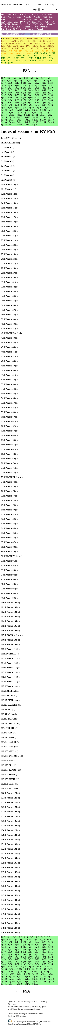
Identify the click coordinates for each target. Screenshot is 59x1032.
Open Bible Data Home (11, 4)
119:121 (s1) (9, 760)
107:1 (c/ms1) (12, 635)
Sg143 (35, 122)
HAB (31, 48)
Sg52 (23, 93)
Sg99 (17, 107)
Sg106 (19, 110)
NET (45, 17)
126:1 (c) (10, 821)
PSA (30, 43)
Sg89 (3, 105)
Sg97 (3, 107)
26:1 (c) (9, 259)
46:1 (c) (9, 352)
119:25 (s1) (11, 705)
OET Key (49, 4)
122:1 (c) (10, 802)
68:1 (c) (9, 454)
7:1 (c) (8, 170)
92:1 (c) (9, 565)
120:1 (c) (10, 793)
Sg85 (30, 102)
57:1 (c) (9, 403)
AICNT (11, 17)
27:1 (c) (9, 263)
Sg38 (37, 88)
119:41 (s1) (9, 714)
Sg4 (26, 78)
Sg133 (12, 120)
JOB (24, 43)
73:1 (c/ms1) (12, 477)
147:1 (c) (10, 918)
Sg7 (43, 78)
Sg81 (3, 102)
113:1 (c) (10, 663)
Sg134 (19, 120)
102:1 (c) (10, 612)
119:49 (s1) (9, 719)
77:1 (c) (9, 496)
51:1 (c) (9, 375)
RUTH (4, 41)
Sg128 (27, 117)
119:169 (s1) (9, 788)
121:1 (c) (10, 798)
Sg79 (43, 100)
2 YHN (42, 60)
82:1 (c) (9, 519)
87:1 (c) (9, 542)
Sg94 (37, 105)
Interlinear (6, 29)
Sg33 (3, 88)
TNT (35, 24)
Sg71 (43, 97)
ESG (21, 51)
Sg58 (10, 95)
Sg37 (30, 88)
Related (26, 27)
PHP (3, 58)
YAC (10, 60)
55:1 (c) (9, 393)
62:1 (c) (9, 426)
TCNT (10, 19)
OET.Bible (37, 1024)
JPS (41, 19)
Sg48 (50, 90)
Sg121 (27, 115)
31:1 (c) (9, 282)
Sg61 (30, 95)
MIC (17, 48)
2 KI (34, 41)
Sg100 (24, 107)
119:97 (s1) (9, 746)
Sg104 (4, 110)
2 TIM (38, 58)
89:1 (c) (9, 551)
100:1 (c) (10, 602)
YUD (3, 63)
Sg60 (23, 95)
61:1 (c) (9, 421)
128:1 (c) (10, 830)
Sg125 (4, 117)
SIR (31, 51)
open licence (35, 1009)
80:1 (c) (9, 510)
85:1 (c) (9, 533)
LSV (51, 17)
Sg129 (35, 117)
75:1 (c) (9, 486)
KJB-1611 (5, 24)
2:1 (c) (8, 147)
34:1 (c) (9, 296)
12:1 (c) (9, 194)
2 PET (25, 60)
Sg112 (11, 112)
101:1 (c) (10, 607)
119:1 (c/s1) (10, 691)
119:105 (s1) (9, 751)
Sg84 (23, 102)
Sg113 (19, 112)
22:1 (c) (9, 240)
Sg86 (37, 102)
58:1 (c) (9, 407)
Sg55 (43, 93)
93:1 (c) (9, 570)
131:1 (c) (10, 844)
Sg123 (43, 115)
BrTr (19, 27)
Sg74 (10, 100)
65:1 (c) (9, 440)
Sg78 (37, 100)
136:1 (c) (10, 867)
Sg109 (43, 110)
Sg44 (23, 90)
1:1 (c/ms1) (10, 143)
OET (3, 14)
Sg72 (50, 97)
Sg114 (27, 112)
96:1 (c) (9, 584)
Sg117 (50, 112)
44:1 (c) (9, 342)
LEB (23, 19)
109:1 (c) (10, 644)
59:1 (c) (9, 412)
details (35, 1014)
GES (18, 53)
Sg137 (43, 120)
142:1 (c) (10, 895)
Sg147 (12, 125)
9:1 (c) (8, 180)
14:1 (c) (9, 203)
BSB (44, 14)
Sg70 (37, 97)
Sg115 (34, 112)
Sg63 (43, 95)
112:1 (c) (10, 658)
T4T (16, 19)
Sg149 (27, 125)
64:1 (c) (9, 435)
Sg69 (30, 97)
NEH (11, 43)
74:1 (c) (9, 482)
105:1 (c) (10, 626)
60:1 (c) (9, 417)
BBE (29, 19)
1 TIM (30, 58)
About (29, 4)
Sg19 (17, 83)
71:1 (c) (9, 468)
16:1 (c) (9, 212)
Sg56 (50, 93)
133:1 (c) (10, 853)
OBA (3, 48)
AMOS (50, 46)
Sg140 (12, 122)
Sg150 (35, 125)
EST (18, 43)
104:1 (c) (10, 621)
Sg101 (32, 107)
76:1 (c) (9, 491)
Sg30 (37, 85)
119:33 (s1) (8, 709)
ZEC (51, 48)
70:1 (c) (9, 463)
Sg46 (37, 90)
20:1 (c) (9, 231)
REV (10, 63)
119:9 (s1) (9, 695)
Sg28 (23, 85)
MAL (3, 51)
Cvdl (29, 24)
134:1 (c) (10, 858)
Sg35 (17, 88)
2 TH (23, 58)
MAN (29, 53)
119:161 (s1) (9, 784)
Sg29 (30, 85)
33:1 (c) (9, 291)
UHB (3, 27)
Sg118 (4, 115)
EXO (15, 38)
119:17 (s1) (10, 700)
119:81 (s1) (9, 737)
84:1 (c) (9, 528)
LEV (22, 38)
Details (48, 34)
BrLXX (11, 27)
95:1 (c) (9, 579)
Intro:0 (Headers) (11, 138)
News (38, 4)
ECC (45, 43)
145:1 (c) (10, 909)
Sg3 (20, 78)
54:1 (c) (9, 389)
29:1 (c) (9, 273)
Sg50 (10, 93)
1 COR (26, 56)
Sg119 (11, 115)
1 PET (17, 60)
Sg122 (35, 115)
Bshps (15, 24)
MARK (43, 53)
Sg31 (43, 85)
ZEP (38, 48)
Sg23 (43, 83)
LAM (15, 46)
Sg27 (17, 85)
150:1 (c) (10, 932)
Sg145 (51, 122)
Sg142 (27, 122)
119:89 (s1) (10, 742)
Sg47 (43, 90)
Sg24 (50, 83)
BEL (53, 51)
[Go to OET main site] (10, 1021)
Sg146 (4, 125)
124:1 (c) (10, 812)
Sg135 (27, 120)
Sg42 (10, 90)
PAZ (42, 51)
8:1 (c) (8, 175)
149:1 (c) (10, 928)
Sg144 (43, 122)
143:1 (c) (10, 900)
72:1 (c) (9, 472)
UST (37, 14)
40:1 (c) (9, 324)
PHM (51, 58)
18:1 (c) (9, 222)
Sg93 (30, 105)
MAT (36, 53)
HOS (35, 46)
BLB (3, 17)
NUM (29, 38)
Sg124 (50, 115)
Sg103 (47, 107)
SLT (34, 22)
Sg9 (3, 80)
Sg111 (3, 112)
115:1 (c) (10, 672)
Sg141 (19, 122)
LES (23, 53)
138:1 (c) (10, 877)
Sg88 (50, 102)
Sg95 (43, 105)
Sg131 (51, 117)
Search (40, 29)
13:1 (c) (9, 198)
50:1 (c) (9, 370)
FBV (3, 19)
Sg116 (42, 112)
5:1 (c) (8, 161)
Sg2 (14, 78)
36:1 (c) (9, 305)
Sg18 (10, 83)
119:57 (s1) (10, 723)
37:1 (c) (9, 310)
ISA (3, 46)
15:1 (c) (9, 208)
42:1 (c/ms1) (11, 333)
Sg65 (3, 97)
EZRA (4, 43)
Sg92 (23, 105)
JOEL (42, 46)
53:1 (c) (9, 384)
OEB (19, 17)
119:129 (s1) (8, 765)
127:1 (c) (10, 825)
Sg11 (15, 80)
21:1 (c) (9, 235)
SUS (47, 51)
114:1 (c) (10, 668)
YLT (16, 22)
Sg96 (50, 105)
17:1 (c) (9, 217)
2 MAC (11, 53)
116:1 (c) (10, 677)
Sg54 (37, 93)
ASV (3, 22)
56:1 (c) (9, 398)
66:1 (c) (9, 445)
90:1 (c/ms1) (11, 556)
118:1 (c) (10, 686)
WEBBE (27, 17)
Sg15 (42, 80)
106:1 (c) (10, 630)
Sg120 (19, 115)
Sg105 (12, 110)
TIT (44, 58)
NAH (24, 48)
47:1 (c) (9, 356)
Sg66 (10, 97)
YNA (10, 48)
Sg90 (10, 105)
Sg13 (29, 80)
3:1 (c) (8, 152)
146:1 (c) (10, 914)
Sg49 (3, 93)
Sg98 (10, 107)
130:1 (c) (10, 839)
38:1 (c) (9, 314)
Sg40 (50, 88)
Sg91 (17, 105)
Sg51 (17, 93)
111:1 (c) (10, 654)
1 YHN (33, 60)
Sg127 (19, 117)
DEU (36, 38)
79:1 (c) (9, 505)
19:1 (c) (9, 226)
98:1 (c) (9, 593)
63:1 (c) (9, 431)
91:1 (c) (9, 561)
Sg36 (23, 88)
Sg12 (22, 80)
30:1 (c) (9, 277)
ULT (31, 14)
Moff (35, 19)
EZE (22, 46)
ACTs (10, 56)
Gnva (22, 24)
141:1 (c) (10, 890)
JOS (43, 38)
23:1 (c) (9, 245)
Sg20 (23, 83)
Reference (18, 29)
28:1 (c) (9, 268)
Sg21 (30, 83)
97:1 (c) (9, 589)
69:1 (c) (9, 458)
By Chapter (38, 34)
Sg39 (43, 88)
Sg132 (4, 120)
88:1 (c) (9, 547)
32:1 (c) (9, 287)
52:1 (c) (9, 379)
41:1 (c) (9, 328)
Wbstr (40, 22)
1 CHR (42, 41)
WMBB (36, 17)
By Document (12, 34)
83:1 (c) (9, 523)
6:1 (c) (8, 166)
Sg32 (50, 85)
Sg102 (40, 107)
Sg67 (17, 97)
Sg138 (51, 120)
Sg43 (17, 90)
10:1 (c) (9, 184)
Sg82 (10, 102)
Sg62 (37, 95)
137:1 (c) (10, 872)
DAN (28, 46)
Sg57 (3, 95)
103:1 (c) (10, 616)
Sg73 (3, 100)
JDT (15, 51)
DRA (10, 22)
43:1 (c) (9, 338)
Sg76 (23, 100)
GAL (42, 56)
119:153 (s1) (10, 779)
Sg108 (35, 110)
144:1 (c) (10, 904)
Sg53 (30, 93)
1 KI (28, 41)
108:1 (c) (10, 640)
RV (28, 22)
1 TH (16, 58)
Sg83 (17, 102)
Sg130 (43, 117)
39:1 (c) (9, 319)
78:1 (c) (9, 500)
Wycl (42, 24)
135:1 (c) (10, 863)
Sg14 (35, 80)
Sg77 (30, 100)
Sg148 (19, 125)
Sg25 (3, 85)
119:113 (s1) (12, 756)
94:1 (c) (9, 575)
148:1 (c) (10, 923)
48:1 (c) (9, 361)
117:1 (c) (10, 681)
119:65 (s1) (9, 728)
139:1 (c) (10, 881)
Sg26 (10, 85)
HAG (44, 48)
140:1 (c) (10, 886)
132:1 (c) (10, 849)
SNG (52, 43)
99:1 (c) (9, 598)
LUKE (52, 53)
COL (9, 58)
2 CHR (50, 41)
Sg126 (12, 117)
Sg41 (3, 90)
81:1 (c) (9, 514)
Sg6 (37, 78)
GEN (8, 38)
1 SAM (12, 41)
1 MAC (4, 53)
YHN (3, 56)
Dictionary (30, 29)
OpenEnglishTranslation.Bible (19, 1024)
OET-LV (23, 14)
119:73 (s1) (8, 733)
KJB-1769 (49, 22)
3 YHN (50, 60)
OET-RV (12, 14)
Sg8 (48, 78)
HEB (3, 60)
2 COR (34, 56)
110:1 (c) (10, 649)
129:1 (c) (10, 835)
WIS (26, 51)
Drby (22, 22)
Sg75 (17, 100)
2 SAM (21, 41)
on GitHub (19, 1009)
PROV (38, 43)
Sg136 (35, 120)
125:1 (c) (10, 816)
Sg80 (50, 100)
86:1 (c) (9, 537)
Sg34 (10, 88)
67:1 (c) (9, 449)
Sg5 (31, 78)
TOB (10, 51)
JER (9, 46)
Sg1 (9, 78)
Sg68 (23, 97)
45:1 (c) (9, 347)
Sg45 (30, 90)
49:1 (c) (9, 366)
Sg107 (27, 110)
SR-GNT (51, 24)
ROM (18, 56)
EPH (49, 56)
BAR (37, 51)
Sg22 (37, 83)
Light (35, 9)
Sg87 (43, 102)
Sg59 (17, 95)
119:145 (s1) (10, 774)
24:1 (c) (9, 249)
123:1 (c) (10, 807)
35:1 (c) (9, 301)
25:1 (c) (9, 254)
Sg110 (51, 110)
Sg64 (50, 95)
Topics (35, 27)
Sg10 (9, 80)
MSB (50, 15)
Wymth (47, 19)
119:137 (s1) (11, 770)
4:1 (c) (8, 156)
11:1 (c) (9, 189)
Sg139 (4, 122)
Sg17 (3, 83)
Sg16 (49, 80)
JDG (49, 38)
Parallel (43, 27)
